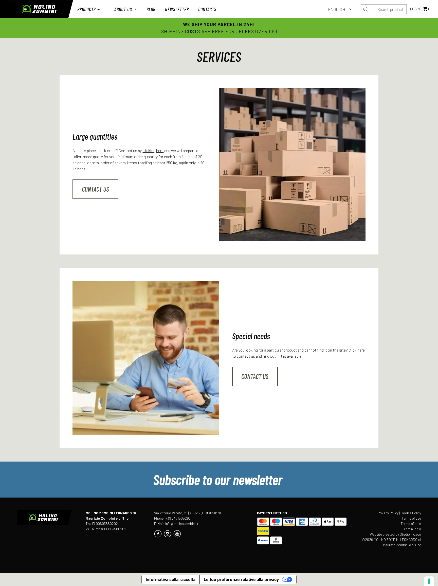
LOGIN (415, 9)
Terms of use (411, 518)
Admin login (412, 529)
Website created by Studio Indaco (395, 534)
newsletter (177, 9)
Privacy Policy (388, 513)
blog (151, 9)
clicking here (152, 150)
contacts (207, 9)
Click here (357, 349)
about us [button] (123, 9)
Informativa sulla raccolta (170, 579)
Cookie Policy (411, 513)
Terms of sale (411, 523)
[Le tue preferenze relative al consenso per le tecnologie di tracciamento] (429, 581)
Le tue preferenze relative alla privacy (241, 579)
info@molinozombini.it (181, 523)
